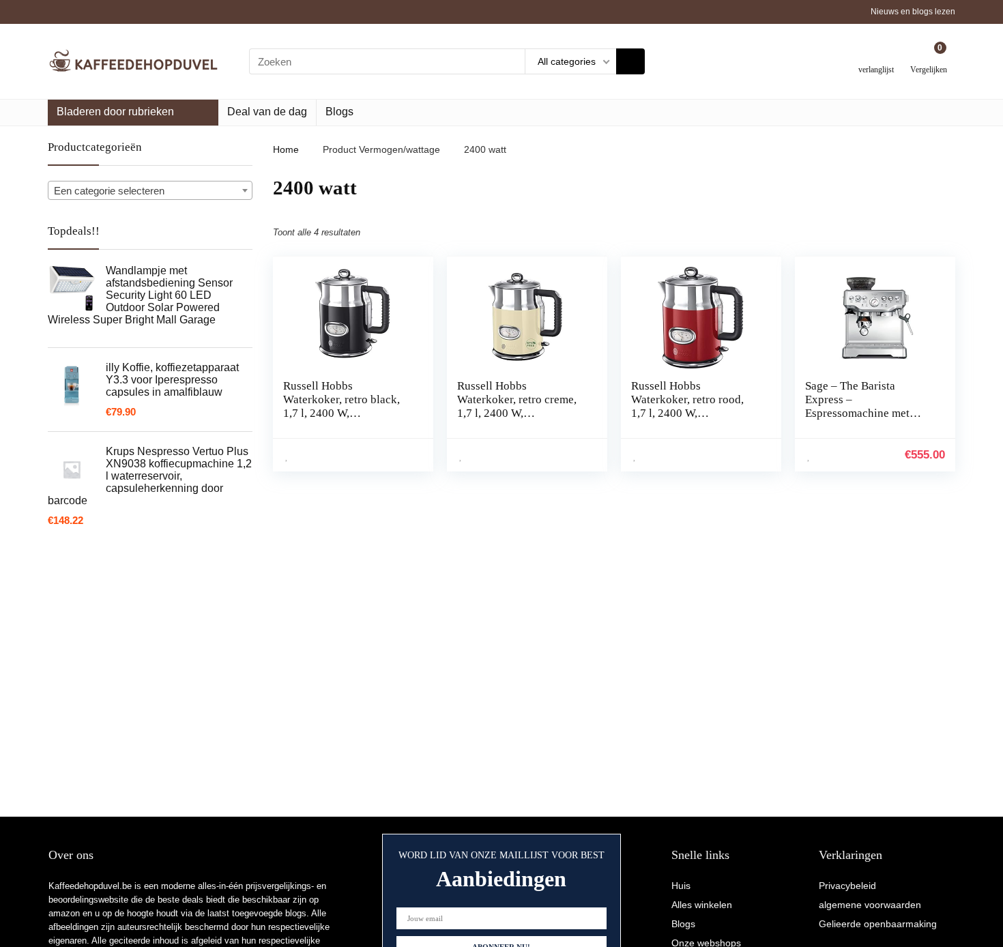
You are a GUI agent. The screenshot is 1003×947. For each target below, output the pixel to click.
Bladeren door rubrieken (115, 111)
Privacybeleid (847, 885)
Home (286, 149)
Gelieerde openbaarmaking (878, 923)
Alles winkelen (701, 904)
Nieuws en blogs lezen (913, 11)
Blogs (339, 111)
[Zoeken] (630, 61)
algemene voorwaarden (870, 904)
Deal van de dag (267, 111)
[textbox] (150, 191)
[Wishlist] (876, 56)
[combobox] (150, 190)
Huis (681, 885)
